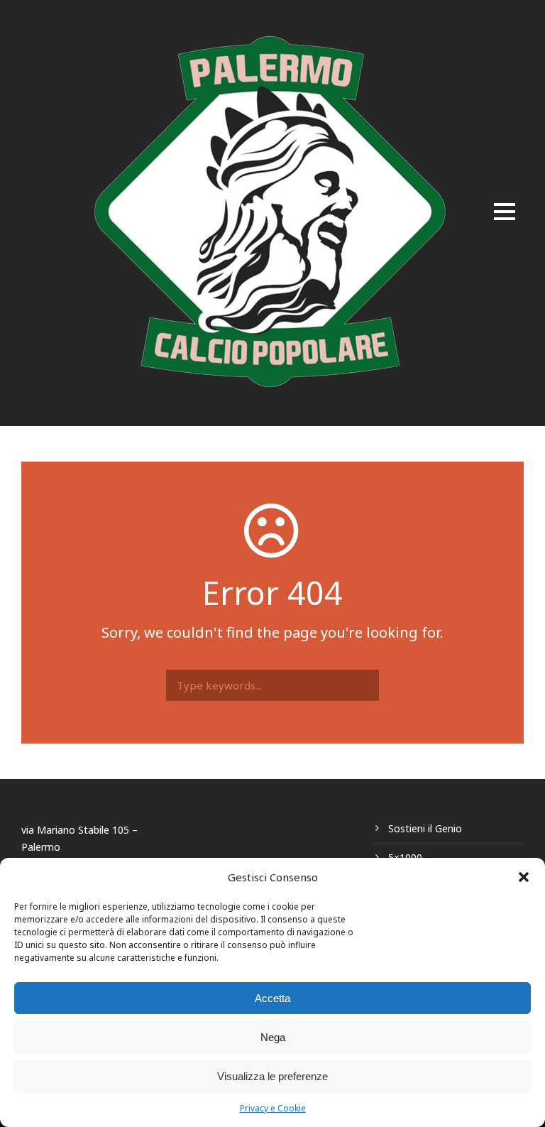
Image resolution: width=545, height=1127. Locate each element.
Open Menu (504, 213)
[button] (524, 877)
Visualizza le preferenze (272, 1076)
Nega (272, 1037)
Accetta (272, 998)
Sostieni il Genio (425, 828)
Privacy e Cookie (273, 1108)
